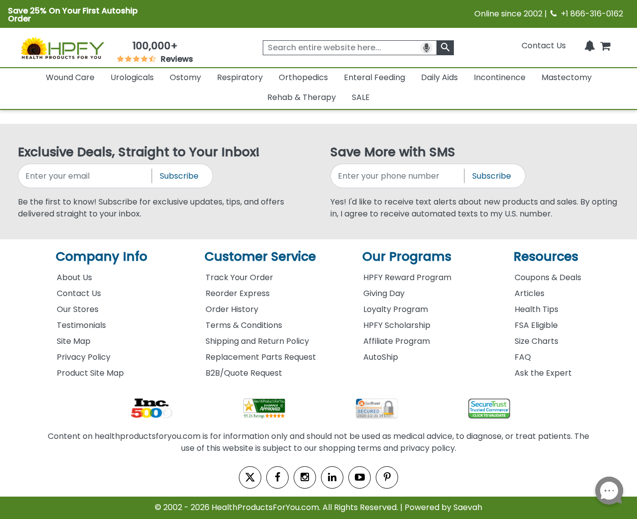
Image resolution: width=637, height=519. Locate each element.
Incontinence (500, 77)
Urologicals (132, 77)
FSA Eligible (536, 325)
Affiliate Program (396, 341)
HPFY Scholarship (396, 325)
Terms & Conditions (244, 325)
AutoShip (380, 357)
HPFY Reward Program (407, 277)
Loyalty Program (395, 309)
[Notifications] (589, 45)
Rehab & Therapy (301, 97)
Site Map (74, 341)
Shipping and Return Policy (257, 341)
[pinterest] (387, 477)
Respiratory (240, 77)
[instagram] (305, 477)
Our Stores (78, 309)
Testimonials (81, 325)
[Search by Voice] (426, 48)
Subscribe (179, 176)
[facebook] (277, 477)
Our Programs (406, 256)
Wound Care (70, 77)
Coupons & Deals (548, 277)
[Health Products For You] (62, 48)
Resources (546, 256)
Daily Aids (439, 77)
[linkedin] (332, 477)
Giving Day (384, 293)
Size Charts (536, 341)
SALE (361, 97)
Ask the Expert (543, 373)
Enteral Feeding (374, 77)
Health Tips (536, 309)
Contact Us (544, 45)
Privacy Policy (83, 357)
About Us (74, 277)
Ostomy (185, 77)
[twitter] (250, 477)
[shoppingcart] (605, 45)
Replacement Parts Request (261, 357)
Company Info (101, 256)
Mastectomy (566, 77)
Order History (232, 309)
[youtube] (359, 477)
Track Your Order (239, 277)
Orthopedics (303, 77)
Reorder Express (238, 293)
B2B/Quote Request (244, 373)
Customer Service (260, 256)
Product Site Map (90, 373)
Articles (529, 293)
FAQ (523, 357)
